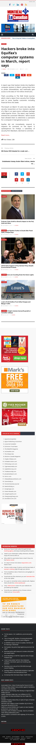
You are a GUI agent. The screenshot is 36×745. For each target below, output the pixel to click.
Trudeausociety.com (10, 471)
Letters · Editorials (14, 738)
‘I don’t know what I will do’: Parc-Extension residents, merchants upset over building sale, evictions (17, 661)
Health (6, 738)
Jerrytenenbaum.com (11, 474)
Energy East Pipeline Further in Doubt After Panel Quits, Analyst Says (17, 231)
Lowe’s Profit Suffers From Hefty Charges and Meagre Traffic (15, 303)
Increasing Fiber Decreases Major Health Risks (17, 675)
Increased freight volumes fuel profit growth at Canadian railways (15, 312)
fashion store (10, 560)
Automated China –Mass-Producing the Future (14, 685)
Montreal (22, 739)
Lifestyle (23, 738)
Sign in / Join (32, 1)
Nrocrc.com (8, 476)
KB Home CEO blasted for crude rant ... (15, 151)
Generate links (30, 576)
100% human (11, 585)
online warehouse (19, 583)
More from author (17, 191)
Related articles (6, 191)
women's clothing (9, 569)
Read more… (5, 135)
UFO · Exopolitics (14, 739)
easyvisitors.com (26, 563)
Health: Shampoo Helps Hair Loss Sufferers (13, 694)
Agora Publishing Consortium (13, 441)
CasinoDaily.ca (9, 481)
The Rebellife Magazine (11, 449)
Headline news (29, 737)
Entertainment (16, 737)
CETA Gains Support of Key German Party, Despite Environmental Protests (17, 266)
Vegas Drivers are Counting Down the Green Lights (17, 275)
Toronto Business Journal (12, 484)
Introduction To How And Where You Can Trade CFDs (16, 696)
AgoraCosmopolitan (10, 439)
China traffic (16, 592)
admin (4, 69)
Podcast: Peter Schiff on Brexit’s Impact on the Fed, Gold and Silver (17, 222)
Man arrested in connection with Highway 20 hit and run (17, 714)
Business (4, 44)
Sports (28, 738)
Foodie (22, 737)
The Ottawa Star (9, 454)
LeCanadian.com (9, 451)
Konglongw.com (9, 489)
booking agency (8, 551)
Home (3, 737)
